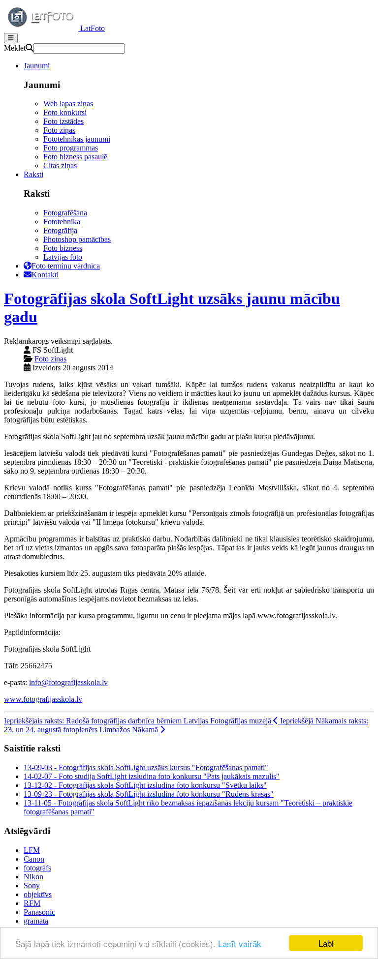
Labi (326, 943)
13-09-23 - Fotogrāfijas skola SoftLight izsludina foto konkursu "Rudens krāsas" (149, 794)
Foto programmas (70, 148)
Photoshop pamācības (77, 239)
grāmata (36, 921)
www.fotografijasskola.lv (43, 699)
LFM (32, 850)
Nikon (33, 876)
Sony (32, 885)
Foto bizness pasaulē (75, 156)
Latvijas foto (62, 257)
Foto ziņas (59, 130)
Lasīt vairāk (239, 943)
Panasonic (39, 912)
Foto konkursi (65, 112)
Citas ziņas (60, 165)
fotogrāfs (37, 868)
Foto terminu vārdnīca (66, 266)
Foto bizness (62, 248)
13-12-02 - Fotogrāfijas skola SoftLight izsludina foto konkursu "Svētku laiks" (145, 785)
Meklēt (15, 48)
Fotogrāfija (60, 230)
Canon (34, 859)
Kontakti (45, 274)
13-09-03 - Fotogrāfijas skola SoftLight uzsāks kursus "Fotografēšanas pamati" (146, 767)
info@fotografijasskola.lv (68, 682)
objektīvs (38, 894)
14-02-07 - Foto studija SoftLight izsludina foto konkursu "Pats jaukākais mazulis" (152, 776)
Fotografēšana (65, 213)
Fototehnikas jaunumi (76, 139)
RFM (32, 903)
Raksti (33, 174)
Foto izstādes (63, 121)
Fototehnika (61, 221)
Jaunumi (37, 65)
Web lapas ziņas (68, 103)
